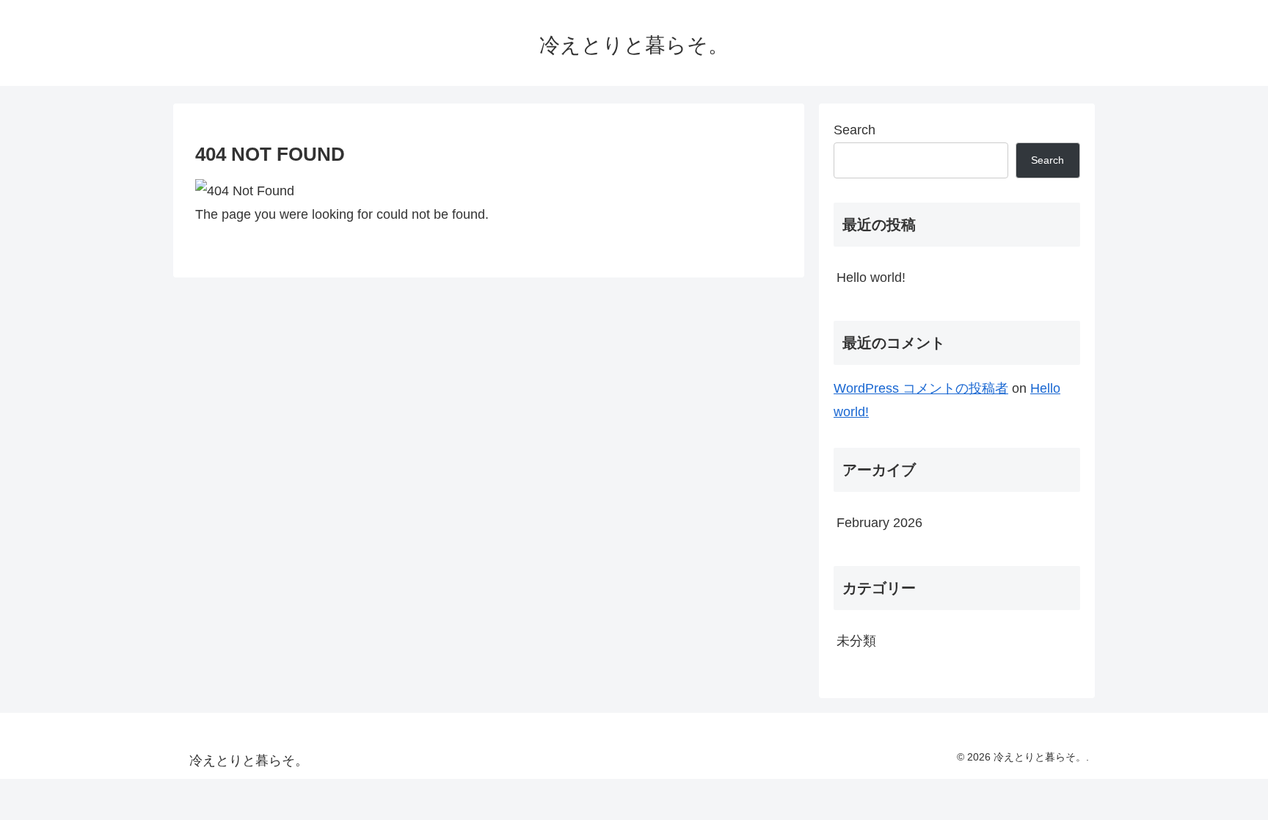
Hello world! (871, 277)
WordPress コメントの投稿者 (921, 388)
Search (854, 130)
